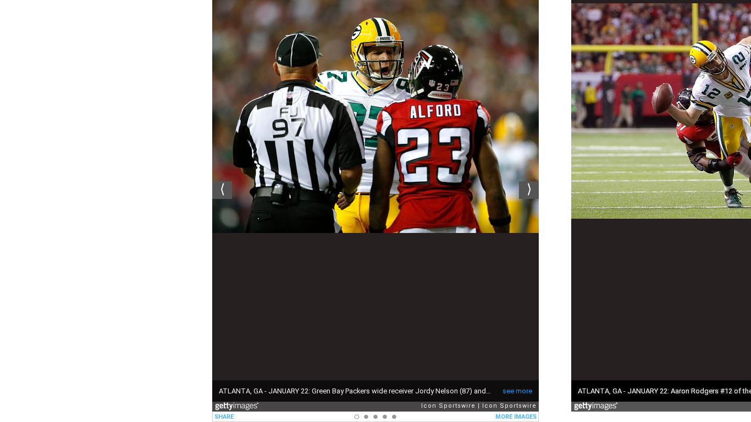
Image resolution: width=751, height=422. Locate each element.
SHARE (224, 416)
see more (517, 391)
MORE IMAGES (516, 416)
